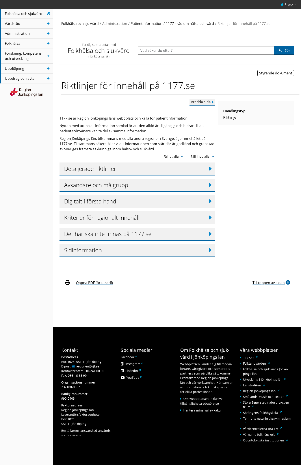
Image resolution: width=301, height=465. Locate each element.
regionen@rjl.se (87, 366)
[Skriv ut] (67, 282)
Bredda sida (201, 102)
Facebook (129, 357)
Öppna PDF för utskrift (94, 282)
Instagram (134, 364)
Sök (287, 50)
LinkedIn (132, 371)
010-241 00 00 (94, 371)
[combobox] (206, 50)
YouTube (133, 377)
